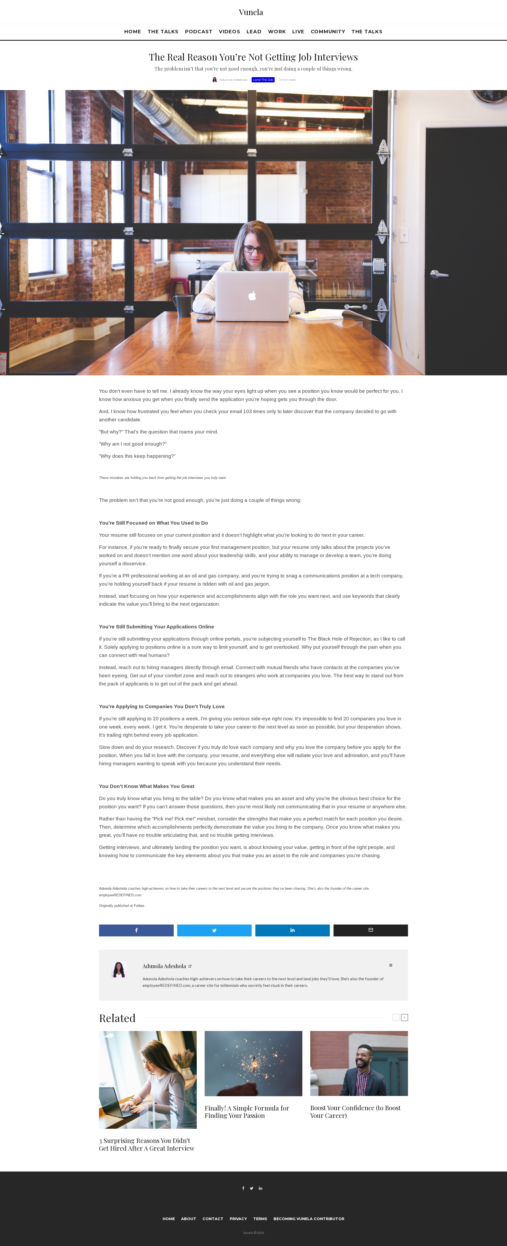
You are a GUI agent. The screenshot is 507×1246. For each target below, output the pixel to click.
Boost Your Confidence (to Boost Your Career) (355, 1111)
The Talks (163, 32)
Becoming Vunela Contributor (309, 1218)
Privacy (238, 1218)
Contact (213, 1218)
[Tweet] (214, 930)
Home (132, 32)
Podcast (199, 32)
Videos (229, 32)
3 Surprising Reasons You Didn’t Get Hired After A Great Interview (146, 1144)
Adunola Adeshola (233, 80)
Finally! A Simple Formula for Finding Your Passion (247, 1111)
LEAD (254, 32)
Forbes (138, 906)
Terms (260, 1218)
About (188, 1218)
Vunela (251, 12)
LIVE (298, 32)
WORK (277, 32)
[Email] (371, 930)
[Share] (136, 930)
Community (328, 32)
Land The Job (263, 80)
